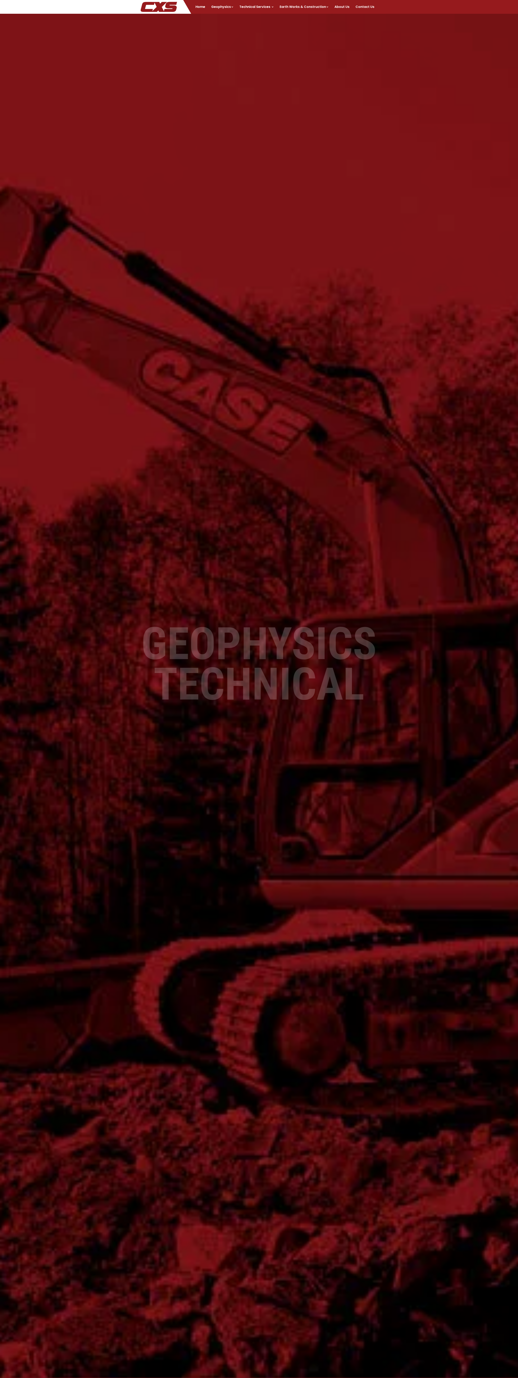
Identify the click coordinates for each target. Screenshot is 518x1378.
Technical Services (255, 6)
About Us (341, 6)
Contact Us (365, 6)
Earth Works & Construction (303, 6)
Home (200, 6)
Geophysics (221, 6)
